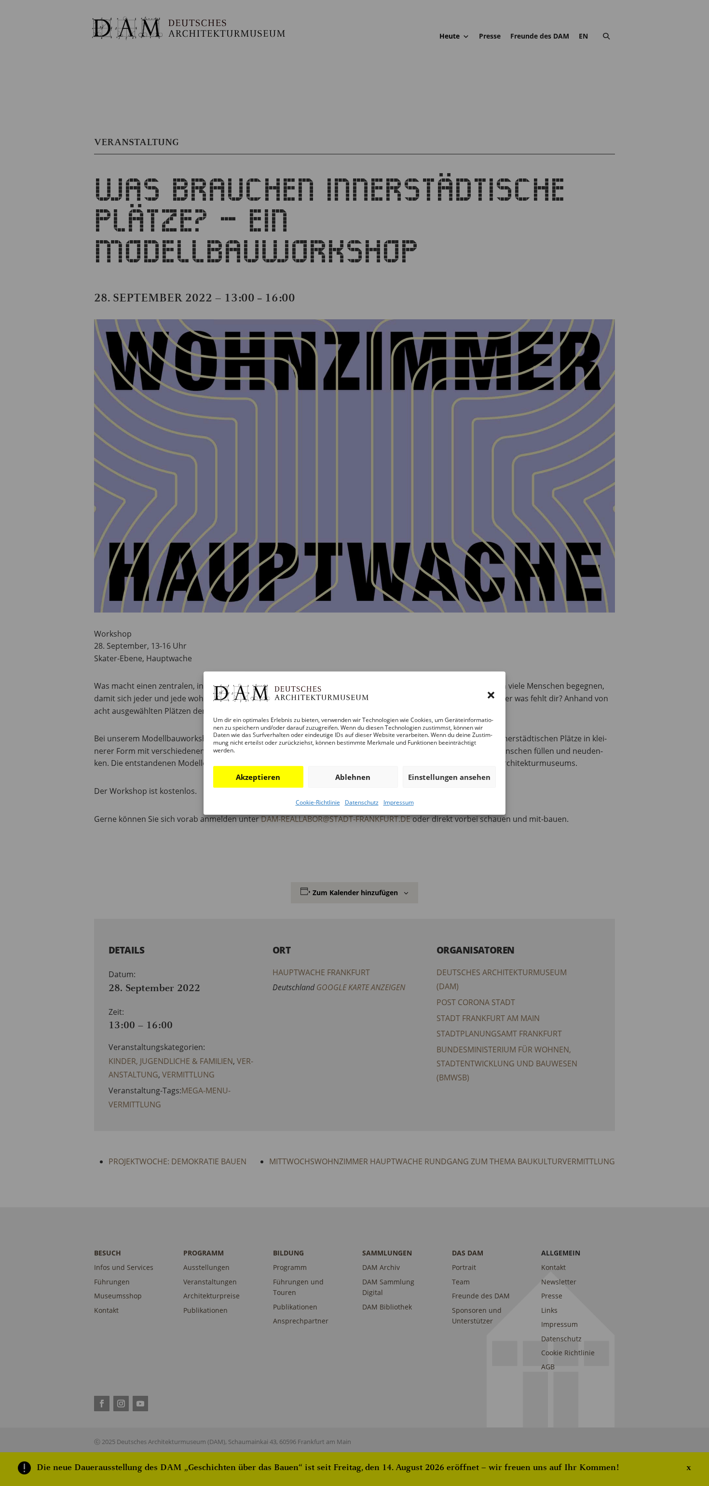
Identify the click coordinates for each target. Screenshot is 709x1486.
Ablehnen (352, 777)
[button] (491, 695)
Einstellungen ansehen (449, 777)
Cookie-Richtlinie (318, 802)
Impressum (398, 802)
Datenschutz (362, 802)
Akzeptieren (258, 777)
